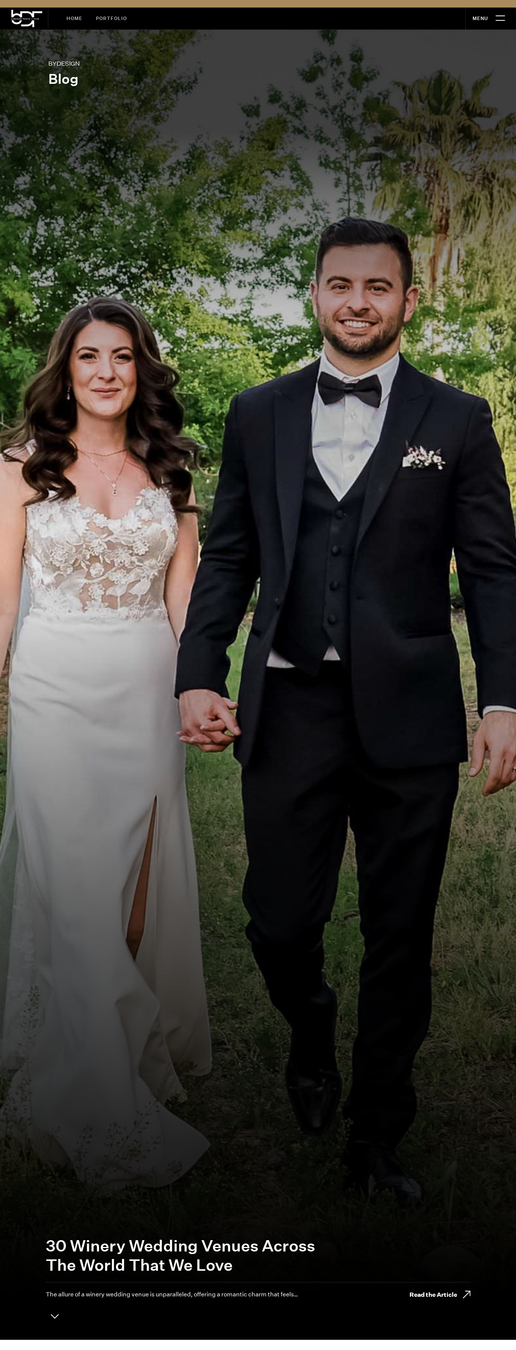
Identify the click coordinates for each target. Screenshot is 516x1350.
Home (74, 18)
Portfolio (111, 18)
